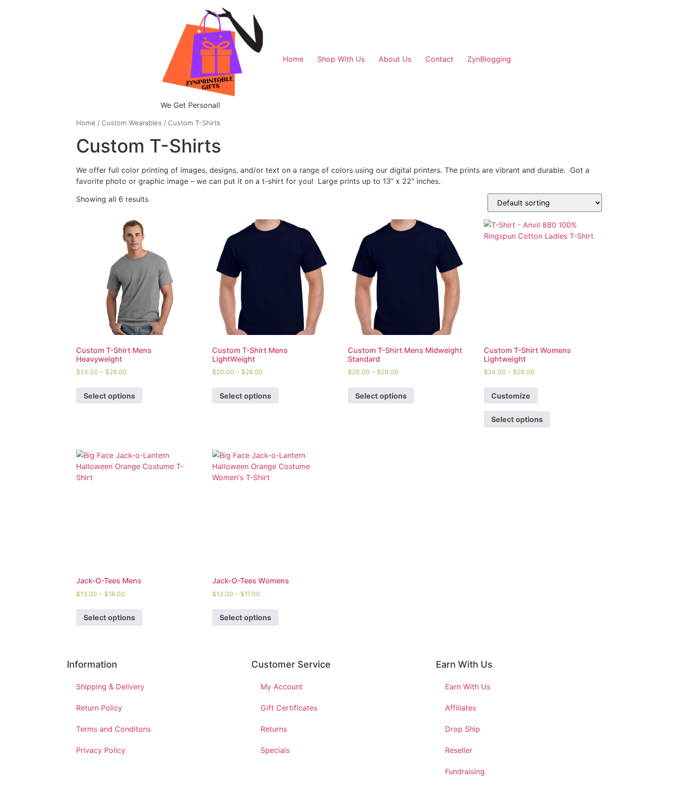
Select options (109, 395)
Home (293, 59)
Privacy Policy (100, 750)
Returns (274, 729)
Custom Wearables (131, 123)
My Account (282, 686)
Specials (275, 750)
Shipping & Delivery (110, 686)
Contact (439, 59)
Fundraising (465, 771)
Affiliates (460, 707)
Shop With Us (341, 59)
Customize (510, 395)
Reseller (458, 750)
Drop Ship (462, 729)
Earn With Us (467, 686)
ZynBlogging (489, 59)
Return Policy (99, 707)
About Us (395, 59)
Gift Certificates (289, 707)
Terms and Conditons (113, 729)
